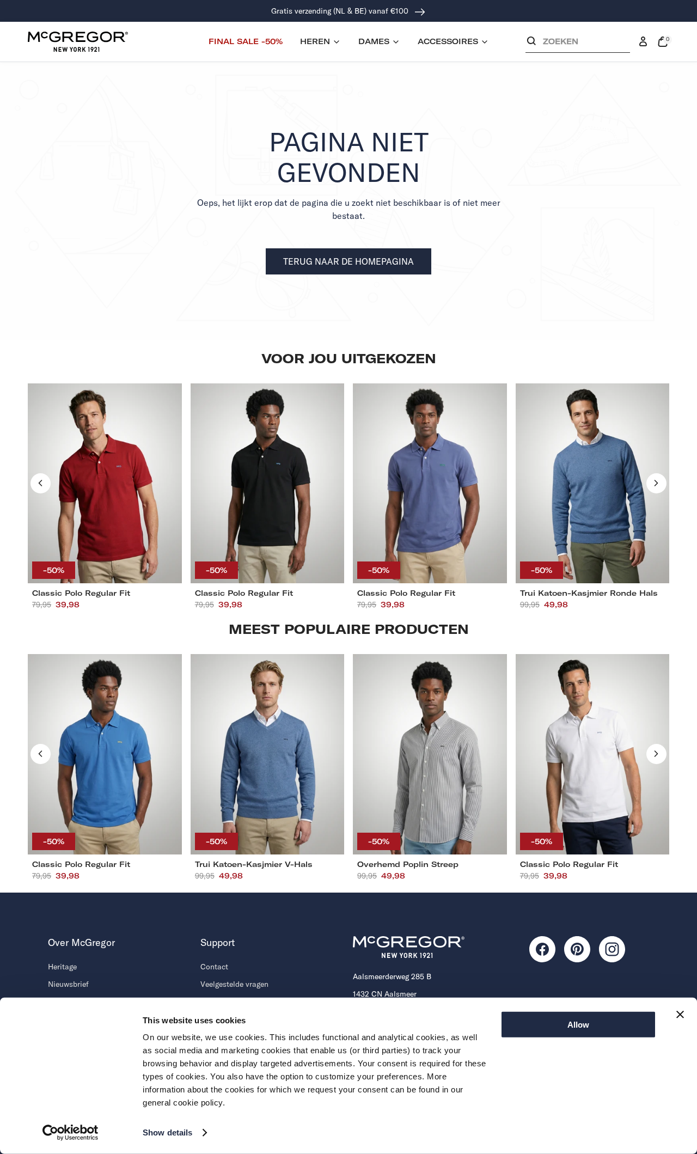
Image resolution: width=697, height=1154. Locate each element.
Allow (578, 1024)
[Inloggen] (643, 41)
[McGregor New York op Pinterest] (577, 949)
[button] (577, 44)
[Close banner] (680, 1014)
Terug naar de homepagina (348, 261)
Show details (167, 1132)
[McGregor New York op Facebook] (542, 949)
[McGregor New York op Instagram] (612, 949)
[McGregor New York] (78, 41)
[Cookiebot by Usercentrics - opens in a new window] (70, 1133)
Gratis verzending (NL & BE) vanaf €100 (341, 11)
